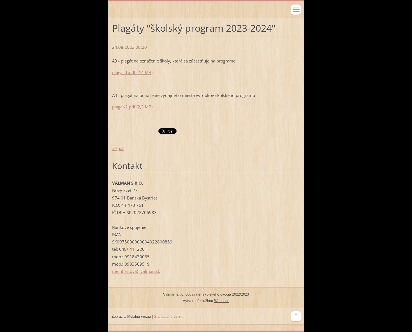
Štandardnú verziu (168, 316)
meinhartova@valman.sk (136, 271)
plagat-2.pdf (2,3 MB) (132, 107)
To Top (296, 316)
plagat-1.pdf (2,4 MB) (132, 72)
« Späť (118, 148)
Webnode (221, 301)
